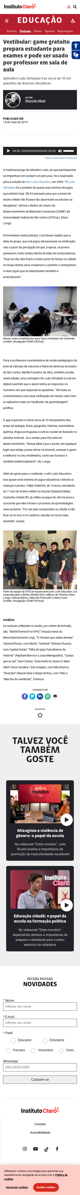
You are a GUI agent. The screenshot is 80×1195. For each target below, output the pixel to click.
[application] (40, 151)
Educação (40, 21)
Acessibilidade (40, 1132)
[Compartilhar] (25, 696)
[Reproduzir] (8, 151)
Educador (25, 1040)
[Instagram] (24, 1149)
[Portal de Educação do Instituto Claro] (40, 1116)
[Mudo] (60, 151)
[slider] (69, 150)
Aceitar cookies (46, 1187)
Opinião (50, 31)
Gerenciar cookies (17, 1187)
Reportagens (65, 31)
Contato (40, 1124)
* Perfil (8, 1033)
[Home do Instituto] (20, 7)
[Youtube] (35, 1149)
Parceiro (19, 1050)
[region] (40, 1180)
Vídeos (38, 31)
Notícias (12, 31)
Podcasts (25, 31)
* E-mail (8, 1017)
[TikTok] (46, 1149)
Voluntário (45, 1050)
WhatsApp (10, 1061)
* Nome (8, 1000)
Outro (70, 1050)
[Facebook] (57, 1149)
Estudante (57, 1040)
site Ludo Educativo (38, 182)
